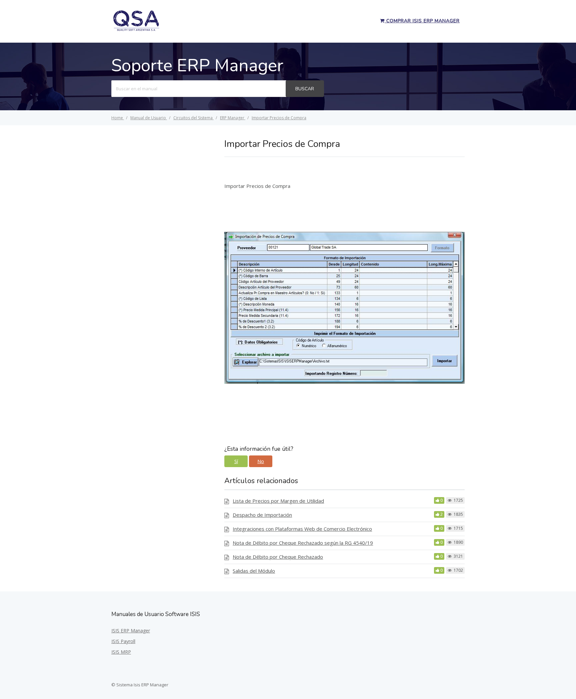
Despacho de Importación (262, 514)
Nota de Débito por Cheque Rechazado (278, 556)
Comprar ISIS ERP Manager (422, 21)
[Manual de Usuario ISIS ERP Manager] (136, 30)
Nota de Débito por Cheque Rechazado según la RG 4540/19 (303, 542)
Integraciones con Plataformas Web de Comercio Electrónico (302, 528)
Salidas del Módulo (254, 570)
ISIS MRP (121, 652)
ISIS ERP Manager (130, 630)
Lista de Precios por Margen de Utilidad (278, 500)
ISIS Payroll (123, 641)
